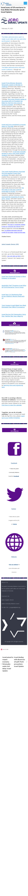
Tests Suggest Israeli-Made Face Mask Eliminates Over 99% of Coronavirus (14, 306)
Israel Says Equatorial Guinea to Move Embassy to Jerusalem (14, 277)
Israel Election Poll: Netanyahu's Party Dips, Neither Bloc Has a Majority (14, 315)
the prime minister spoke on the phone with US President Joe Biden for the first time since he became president (14, 102)
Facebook (16, 476)
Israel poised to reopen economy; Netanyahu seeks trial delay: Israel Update (7, 664)
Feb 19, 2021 (5, 649)
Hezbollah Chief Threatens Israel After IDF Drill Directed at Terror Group (14, 286)
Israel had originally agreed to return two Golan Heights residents (14, 153)
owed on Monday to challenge (12, 84)
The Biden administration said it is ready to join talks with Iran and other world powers (14, 39)
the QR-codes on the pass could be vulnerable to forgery (13, 189)
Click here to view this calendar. (12, 405)
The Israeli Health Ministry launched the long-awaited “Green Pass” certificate (13, 173)
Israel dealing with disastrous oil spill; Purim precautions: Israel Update (19, 661)
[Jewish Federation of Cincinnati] (6, 4)
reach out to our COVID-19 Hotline (13, 417)
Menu (25, 3)
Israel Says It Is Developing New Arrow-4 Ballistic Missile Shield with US (13, 296)
